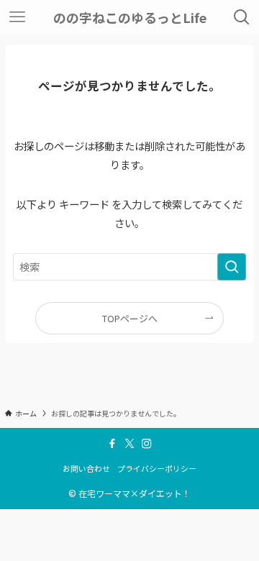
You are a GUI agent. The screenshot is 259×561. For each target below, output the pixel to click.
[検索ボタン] (241, 17)
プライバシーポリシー (156, 468)
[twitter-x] (129, 443)
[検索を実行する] (231, 267)
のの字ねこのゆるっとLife (129, 17)
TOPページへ (130, 318)
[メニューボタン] (17, 17)
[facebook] (112, 443)
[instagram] (146, 443)
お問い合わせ (86, 468)
